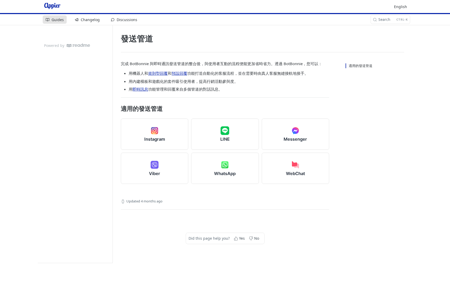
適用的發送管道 (360, 65)
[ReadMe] (78, 45)
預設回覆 (179, 73)
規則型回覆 (158, 73)
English (400, 6)
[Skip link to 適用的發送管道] (117, 109)
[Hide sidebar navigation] (111, 144)
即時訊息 (140, 89)
